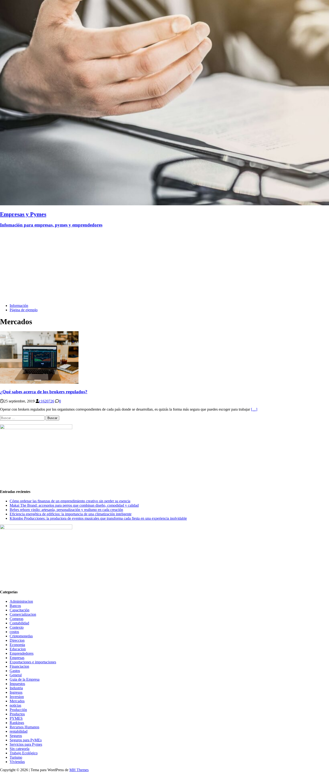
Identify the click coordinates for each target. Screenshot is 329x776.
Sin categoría (19, 749)
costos (14, 632)
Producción (18, 710)
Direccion (17, 640)
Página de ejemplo (24, 310)
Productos (17, 714)
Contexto (17, 627)
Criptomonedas (21, 636)
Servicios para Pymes (26, 744)
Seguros (16, 736)
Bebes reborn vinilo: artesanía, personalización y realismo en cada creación (66, 510)
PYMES (16, 718)
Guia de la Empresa (24, 679)
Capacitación (19, 610)
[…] (254, 409)
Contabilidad (19, 623)
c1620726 (46, 401)
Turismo (16, 757)
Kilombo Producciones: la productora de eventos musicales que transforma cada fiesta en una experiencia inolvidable (98, 518)
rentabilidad (18, 731)
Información (19, 306)
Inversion (17, 697)
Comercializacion (23, 614)
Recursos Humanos (24, 727)
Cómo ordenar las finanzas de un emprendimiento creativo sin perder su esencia (70, 501)
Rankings (17, 723)
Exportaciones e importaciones (33, 662)
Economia (17, 645)
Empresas (17, 658)
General (16, 675)
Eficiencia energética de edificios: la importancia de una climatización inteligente (71, 514)
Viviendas (17, 762)
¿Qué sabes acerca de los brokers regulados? (43, 391)
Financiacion (19, 666)
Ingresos (16, 692)
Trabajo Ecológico (24, 753)
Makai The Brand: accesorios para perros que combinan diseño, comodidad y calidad (74, 505)
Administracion (21, 601)
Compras (16, 619)
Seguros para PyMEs (26, 740)
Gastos (15, 671)
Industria (16, 688)
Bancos (15, 606)
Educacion (18, 649)
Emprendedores (21, 653)
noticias (15, 705)
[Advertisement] (164, 266)
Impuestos (17, 684)
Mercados (17, 701)
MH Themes (79, 770)
